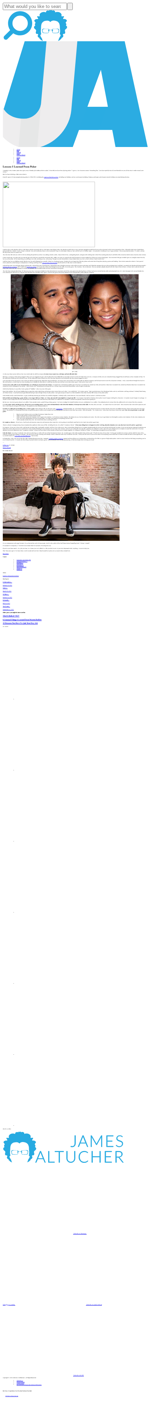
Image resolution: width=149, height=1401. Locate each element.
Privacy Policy (21, 1382)
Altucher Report (21, 155)
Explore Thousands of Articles (11, 576)
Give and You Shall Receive (22, 435)
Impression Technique (24, 560)
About (18, 149)
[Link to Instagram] (52, 1125)
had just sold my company (10, 267)
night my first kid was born (51, 177)
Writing (19, 568)
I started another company (56, 438)
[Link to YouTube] (52, 983)
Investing (20, 562)
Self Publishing (21, 567)
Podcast (19, 152)
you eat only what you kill (49, 262)
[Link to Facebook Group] (52, 770)
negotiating (59, 408)
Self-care (20, 564)
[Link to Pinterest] (52, 1054)
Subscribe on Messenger (80, 1233)
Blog (18, 151)
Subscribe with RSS (78, 1375)
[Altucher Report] (50, 40)
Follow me (6, 445)
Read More (6, 553)
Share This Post (7, 447)
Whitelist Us (20, 1380)
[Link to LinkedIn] (52, 841)
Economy (20, 565)
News (18, 153)
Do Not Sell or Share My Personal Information (29, 1384)
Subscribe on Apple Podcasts (94, 1304)
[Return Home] (75, 146)
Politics (19, 569)
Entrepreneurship (22, 561)
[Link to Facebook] (52, 699)
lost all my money (31, 267)
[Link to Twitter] (52, 912)
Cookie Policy (20, 1383)
